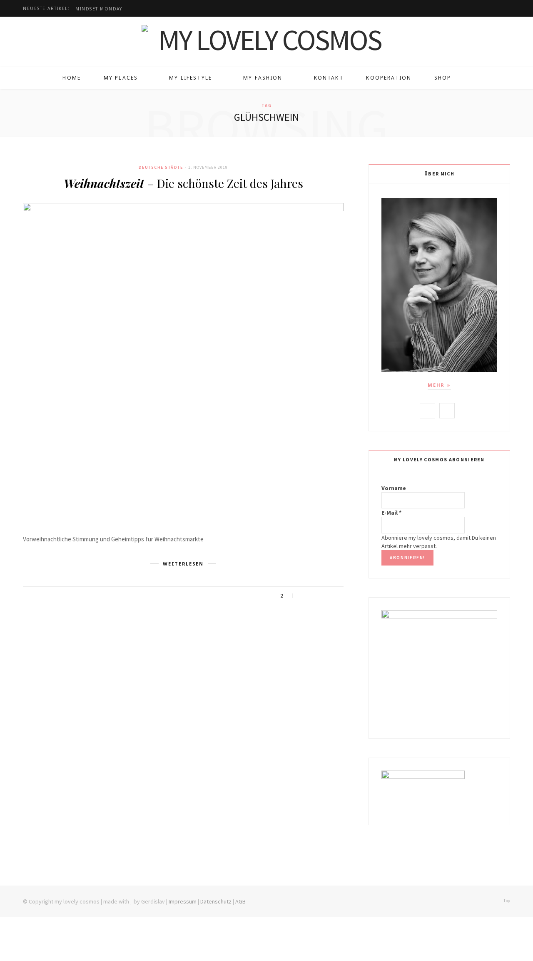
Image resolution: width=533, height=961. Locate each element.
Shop (442, 77)
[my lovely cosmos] (266, 39)
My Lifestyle (190, 77)
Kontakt (329, 77)
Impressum (183, 901)
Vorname (393, 488)
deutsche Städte (161, 167)
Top (506, 900)
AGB (240, 901)
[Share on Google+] (324, 596)
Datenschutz (216, 901)
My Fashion (263, 77)
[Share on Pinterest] (335, 596)
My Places (121, 77)
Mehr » (439, 385)
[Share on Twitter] (314, 596)
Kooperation (388, 77)
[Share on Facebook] (303, 596)
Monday (98, 9)
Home (71, 77)
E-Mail (391, 512)
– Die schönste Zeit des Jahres (183, 183)
